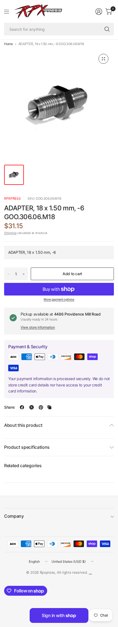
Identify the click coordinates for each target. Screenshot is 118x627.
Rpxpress (12, 198)
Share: (9, 407)
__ (90, 572)
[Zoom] (103, 59)
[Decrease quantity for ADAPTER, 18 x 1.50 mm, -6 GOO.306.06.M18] (8, 274)
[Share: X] (31, 407)
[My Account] (99, 11)
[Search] (107, 29)
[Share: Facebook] (22, 407)
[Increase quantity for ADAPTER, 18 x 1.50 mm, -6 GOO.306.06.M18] (23, 274)
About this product (23, 425)
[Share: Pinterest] (40, 407)
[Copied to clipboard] (49, 407)
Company (14, 516)
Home (8, 44)
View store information (38, 327)
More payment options (59, 299)
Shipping (10, 233)
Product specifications (27, 447)
